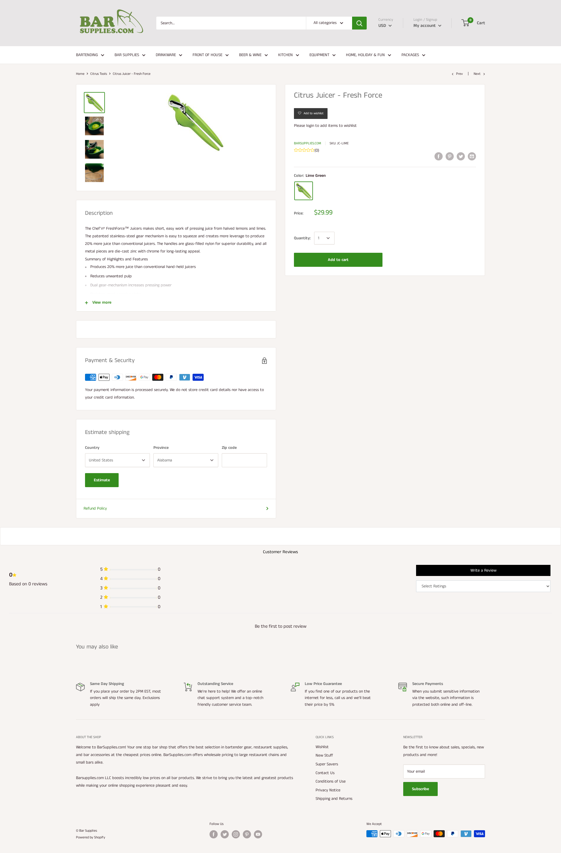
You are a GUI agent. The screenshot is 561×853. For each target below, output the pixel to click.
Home (80, 73)
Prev (459, 73)
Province (161, 448)
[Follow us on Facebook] (213, 834)
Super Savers (327, 764)
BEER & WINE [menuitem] (250, 55)
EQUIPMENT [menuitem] (319, 55)
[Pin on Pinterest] (450, 156)
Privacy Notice (328, 790)
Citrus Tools (98, 73)
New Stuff (324, 755)
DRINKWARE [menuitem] (166, 55)
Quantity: (302, 238)
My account (425, 26)
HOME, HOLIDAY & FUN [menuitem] (365, 55)
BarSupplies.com (307, 143)
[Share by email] (472, 156)
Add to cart (338, 260)
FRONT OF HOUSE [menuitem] (207, 55)
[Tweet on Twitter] (461, 156)
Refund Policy (95, 508)
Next (477, 73)
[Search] (359, 23)
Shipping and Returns (334, 799)
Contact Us (325, 773)
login (310, 126)
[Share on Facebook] (438, 156)
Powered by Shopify (90, 837)
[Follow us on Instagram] (236, 834)
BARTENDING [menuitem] (87, 55)
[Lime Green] (303, 190)
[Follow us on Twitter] (225, 834)
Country (92, 448)
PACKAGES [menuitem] (410, 55)
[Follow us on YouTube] (258, 834)
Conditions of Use (331, 781)
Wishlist (322, 747)
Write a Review (483, 570)
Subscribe (420, 789)
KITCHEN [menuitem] (285, 55)
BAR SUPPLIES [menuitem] (127, 55)
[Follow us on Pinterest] (247, 834)
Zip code (229, 448)
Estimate (102, 480)
